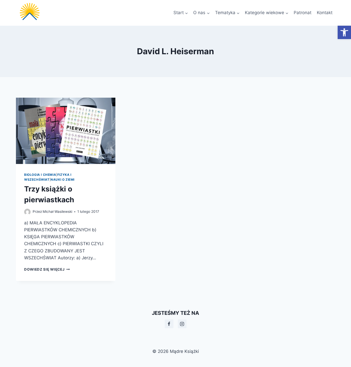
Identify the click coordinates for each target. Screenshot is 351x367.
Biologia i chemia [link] (40, 175)
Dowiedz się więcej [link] (47, 269)
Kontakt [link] (324, 12)
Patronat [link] (302, 12)
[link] (344, 32)
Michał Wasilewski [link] (57, 211)
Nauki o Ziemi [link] (63, 179)
